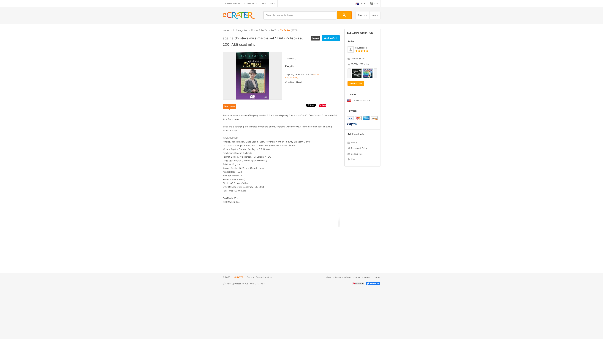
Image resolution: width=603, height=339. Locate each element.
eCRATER (238, 277)
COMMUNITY (250, 3)
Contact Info (356, 154)
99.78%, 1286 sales (359, 64)
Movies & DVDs (259, 30)
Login (375, 15)
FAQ (264, 3)
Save (324, 105)
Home (226, 30)
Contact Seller (357, 58)
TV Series (285, 30)
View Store (356, 83)
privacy (347, 277)
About (353, 142)
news (377, 277)
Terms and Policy (358, 148)
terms (338, 277)
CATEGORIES (231, 3)
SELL (272, 3)
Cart (376, 3)
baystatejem (361, 47)
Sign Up (362, 15)
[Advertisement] (280, 219)
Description (229, 106)
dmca (358, 277)
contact (367, 277)
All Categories (240, 30)
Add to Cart (330, 38)
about (328, 277)
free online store (264, 277)
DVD (273, 30)
